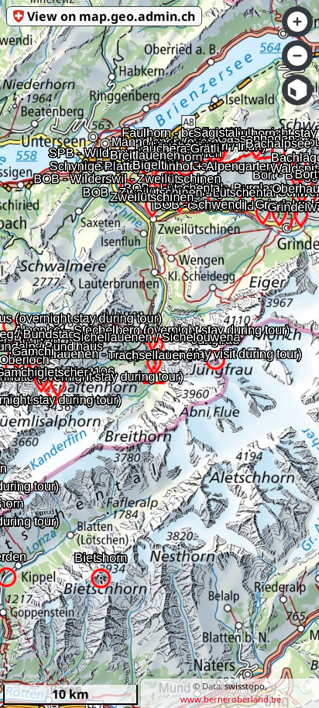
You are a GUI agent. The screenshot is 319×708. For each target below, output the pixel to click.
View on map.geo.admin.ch (111, 16)
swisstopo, (246, 686)
